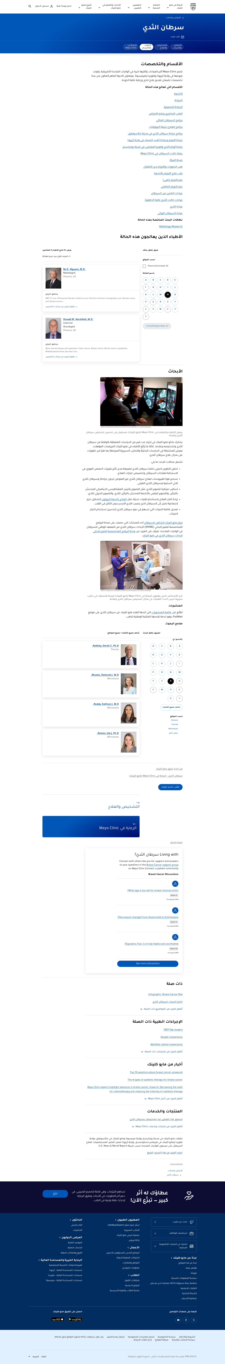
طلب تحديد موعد (170, 787)
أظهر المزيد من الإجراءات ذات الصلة (164, 1052)
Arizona (174, 720)
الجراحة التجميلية (173, 107)
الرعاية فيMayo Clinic (131, 46)
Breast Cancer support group (162, 865)
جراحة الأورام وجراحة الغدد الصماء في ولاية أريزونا (155, 140)
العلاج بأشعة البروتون (114, 499)
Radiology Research (171, 226)
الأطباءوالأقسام (146, 46)
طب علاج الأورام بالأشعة (168, 173)
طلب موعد (175, 37)
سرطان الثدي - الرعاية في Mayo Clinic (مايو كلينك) (156, 776)
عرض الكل (173, 733)
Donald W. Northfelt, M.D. (78, 319)
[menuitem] (177, 47)
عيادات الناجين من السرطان (167, 193)
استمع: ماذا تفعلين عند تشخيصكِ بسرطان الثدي (156, 1119)
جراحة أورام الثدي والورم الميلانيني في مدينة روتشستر (153, 147)
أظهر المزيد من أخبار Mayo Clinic (165, 1099)
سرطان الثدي (163, 28)
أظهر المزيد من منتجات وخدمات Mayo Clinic (159, 1126)
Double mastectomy (172, 1037)
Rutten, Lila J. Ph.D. (108, 733)
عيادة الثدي (176, 207)
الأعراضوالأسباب (177, 46)
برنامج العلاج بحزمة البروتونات (166, 127)
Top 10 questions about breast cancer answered (156, 1072)
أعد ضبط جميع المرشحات (157, 326)
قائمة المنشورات (161, 612)
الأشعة (178, 94)
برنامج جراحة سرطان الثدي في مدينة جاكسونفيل (155, 133)
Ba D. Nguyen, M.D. (74, 269)
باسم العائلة (149, 273)
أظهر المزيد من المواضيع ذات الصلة (163, 1009)
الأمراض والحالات (173, 18)
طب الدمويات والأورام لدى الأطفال (163, 167)
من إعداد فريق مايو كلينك (169, 769)
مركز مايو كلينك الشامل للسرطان (163, 523)
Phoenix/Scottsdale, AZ (158, 266)
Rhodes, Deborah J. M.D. (105, 675)
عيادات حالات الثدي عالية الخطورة (164, 200)
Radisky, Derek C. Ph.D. (105, 646)
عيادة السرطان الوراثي (170, 213)
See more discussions (148, 963)
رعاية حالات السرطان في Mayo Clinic (161, 153)
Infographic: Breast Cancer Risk (165, 994)
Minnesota (173, 729)
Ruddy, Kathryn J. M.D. (106, 704)
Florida (175, 725)
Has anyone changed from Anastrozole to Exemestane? (148, 917)
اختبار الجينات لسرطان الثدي (168, 1002)
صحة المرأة (176, 160)
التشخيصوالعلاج (162, 46)
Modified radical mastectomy (167, 1044)
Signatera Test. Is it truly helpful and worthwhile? (151, 944)
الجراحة (179, 100)
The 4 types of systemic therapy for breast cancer (155, 1080)
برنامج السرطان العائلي (169, 120)
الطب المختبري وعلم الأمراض (166, 114)
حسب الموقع (149, 260)
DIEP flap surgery (173, 1030)
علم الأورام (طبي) (173, 180)
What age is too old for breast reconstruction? (152, 890)
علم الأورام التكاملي (172, 187)
